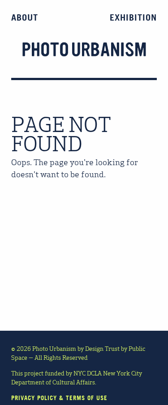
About (24, 17)
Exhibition (133, 17)
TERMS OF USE (87, 397)
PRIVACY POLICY (34, 397)
